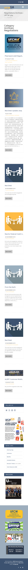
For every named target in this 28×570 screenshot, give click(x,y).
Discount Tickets (11, 463)
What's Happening (8, 62)
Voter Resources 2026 (12, 467)
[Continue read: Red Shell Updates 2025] (14, 98)
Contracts (9, 453)
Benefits (9, 456)
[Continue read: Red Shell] (14, 173)
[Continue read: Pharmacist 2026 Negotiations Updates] (14, 43)
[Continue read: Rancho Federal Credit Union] (14, 221)
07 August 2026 (9, 59)
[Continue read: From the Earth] (14, 274)
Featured (8, 344)
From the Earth (10, 287)
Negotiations (9, 60)
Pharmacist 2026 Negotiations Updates (14, 56)
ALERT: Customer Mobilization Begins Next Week (14, 379)
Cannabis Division (11, 460)
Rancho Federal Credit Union (14, 234)
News (13, 190)
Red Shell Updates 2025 (13, 111)
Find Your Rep (10, 450)
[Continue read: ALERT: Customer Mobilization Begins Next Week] (14, 373)
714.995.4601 (15, 564)
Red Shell (8, 185)
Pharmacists (14, 60)
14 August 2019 (9, 382)
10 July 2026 (8, 113)
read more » (9, 75)
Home (5, 17)
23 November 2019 (10, 343)
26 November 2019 (10, 188)
